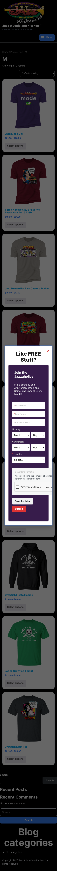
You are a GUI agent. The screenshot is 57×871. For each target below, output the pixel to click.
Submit (19, 508)
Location (17, 454)
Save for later (22, 501)
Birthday (16, 429)
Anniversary (18, 441)
